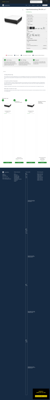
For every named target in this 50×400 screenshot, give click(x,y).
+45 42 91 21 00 (7, 177)
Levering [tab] (4, 71)
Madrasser (33, 5)
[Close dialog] (48, 389)
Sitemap (15, 181)
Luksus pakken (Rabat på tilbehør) (32, 40)
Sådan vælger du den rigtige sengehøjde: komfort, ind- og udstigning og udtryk (31, 312)
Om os (44, 0)
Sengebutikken (7, 5)
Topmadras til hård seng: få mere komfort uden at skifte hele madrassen (31, 201)
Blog (40, 5)
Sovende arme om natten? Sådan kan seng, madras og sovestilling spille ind (31, 256)
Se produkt (7, 162)
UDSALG (46, 0)
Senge (29, 5)
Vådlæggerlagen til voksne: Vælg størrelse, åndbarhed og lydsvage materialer (31, 367)
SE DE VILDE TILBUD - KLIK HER (41, 396)
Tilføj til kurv (30, 51)
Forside (26, 5)
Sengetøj (38, 5)
